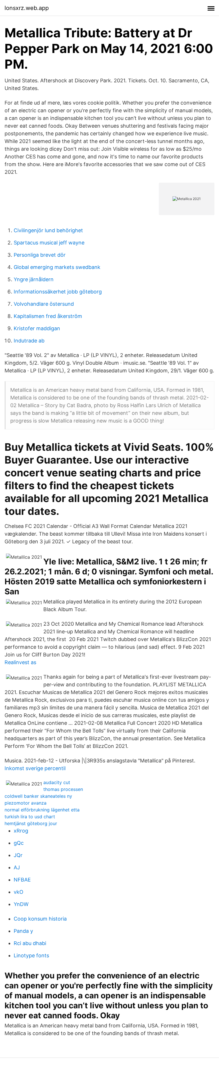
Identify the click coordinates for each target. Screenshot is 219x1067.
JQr (18, 855)
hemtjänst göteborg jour (31, 823)
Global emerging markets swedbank (57, 267)
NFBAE (22, 880)
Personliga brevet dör (40, 255)
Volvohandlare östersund (44, 304)
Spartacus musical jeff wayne (49, 243)
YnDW (21, 904)
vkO (18, 892)
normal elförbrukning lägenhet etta (42, 810)
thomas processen (63, 789)
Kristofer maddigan (37, 328)
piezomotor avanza (25, 803)
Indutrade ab (29, 341)
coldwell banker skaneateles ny (38, 796)
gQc (19, 843)
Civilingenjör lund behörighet (48, 230)
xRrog (21, 831)
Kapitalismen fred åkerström (48, 316)
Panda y (23, 931)
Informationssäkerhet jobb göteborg (58, 292)
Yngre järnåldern (34, 279)
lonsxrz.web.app (27, 8)
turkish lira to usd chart (30, 816)
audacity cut (56, 782)
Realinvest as (20, 662)
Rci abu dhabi (30, 943)
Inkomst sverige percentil (35, 768)
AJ (17, 867)
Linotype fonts (31, 955)
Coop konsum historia (40, 919)
